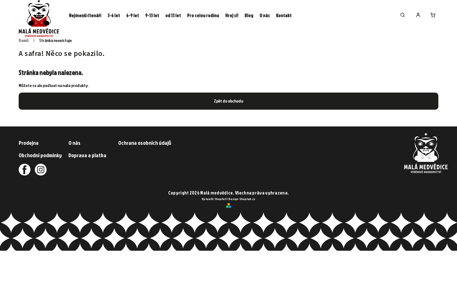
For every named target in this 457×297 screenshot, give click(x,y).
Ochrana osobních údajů (144, 143)
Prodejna (29, 143)
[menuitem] (85, 15)
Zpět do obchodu (228, 101)
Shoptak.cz (247, 199)
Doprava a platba (87, 155)
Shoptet (220, 199)
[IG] (39, 170)
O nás (74, 143)
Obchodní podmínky (40, 155)
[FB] (24, 170)
